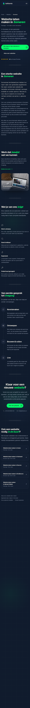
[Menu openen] (26, 3)
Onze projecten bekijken (7, 500)
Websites (8, 14)
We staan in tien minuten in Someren (11, 47)
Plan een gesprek (14, 405)
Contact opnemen (19, 500)
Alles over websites (9, 53)
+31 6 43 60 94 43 (9, 411)
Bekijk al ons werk (6, 169)
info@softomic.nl (23, 411)
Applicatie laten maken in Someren (9, 498)
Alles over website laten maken (9, 495)
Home (2, 14)
